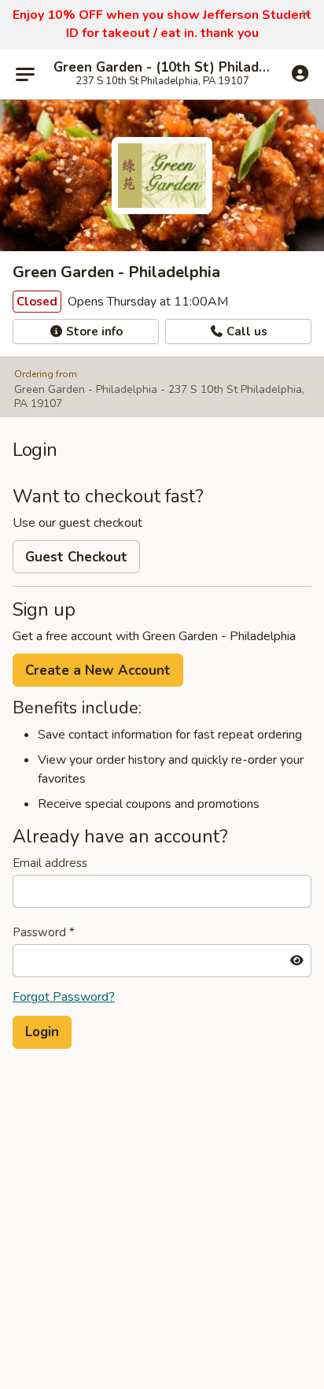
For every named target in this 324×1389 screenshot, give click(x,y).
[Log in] (300, 73)
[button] (305, 14)
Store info (93, 331)
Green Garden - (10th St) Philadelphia (162, 68)
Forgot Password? (64, 997)
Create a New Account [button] (98, 670)
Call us (245, 331)
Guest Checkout (76, 557)
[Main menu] (25, 74)
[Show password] (296, 960)
